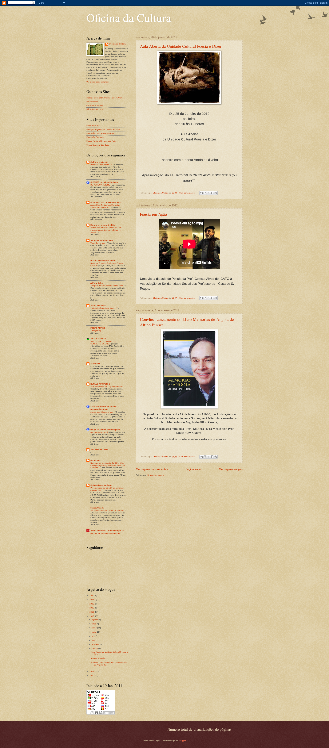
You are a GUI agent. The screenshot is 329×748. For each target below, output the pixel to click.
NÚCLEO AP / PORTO (100, 384)
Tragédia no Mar (97, 243)
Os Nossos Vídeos (94, 105)
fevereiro (96, 644)
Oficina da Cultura (128, 17)
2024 (92, 600)
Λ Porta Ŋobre (96, 283)
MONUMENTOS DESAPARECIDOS (105, 202)
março (95, 640)
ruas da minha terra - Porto (102, 260)
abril (94, 636)
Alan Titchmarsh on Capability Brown (106, 387)
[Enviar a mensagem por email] (201, 193)
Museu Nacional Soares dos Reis (101, 141)
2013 (92, 612)
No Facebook (92, 102)
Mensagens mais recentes (152, 469)
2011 (92, 671)
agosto (95, 620)
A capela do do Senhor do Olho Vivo (106, 286)
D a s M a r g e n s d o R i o (102, 225)
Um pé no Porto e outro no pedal (105, 429)
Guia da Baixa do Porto (101, 485)
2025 (92, 595)
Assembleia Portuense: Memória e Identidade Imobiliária (105, 206)
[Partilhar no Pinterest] (216, 193)
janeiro (95, 648)
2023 (92, 604)
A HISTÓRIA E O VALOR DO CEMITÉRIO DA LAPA (103, 342)
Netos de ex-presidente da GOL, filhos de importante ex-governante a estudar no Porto (107, 465)
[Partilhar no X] (208, 193)
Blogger (182, 741)
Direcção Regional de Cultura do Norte (103, 130)
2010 (92, 675)
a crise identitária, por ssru (102, 412)
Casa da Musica (93, 126)
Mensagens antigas (231, 469)
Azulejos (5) (95, 331)
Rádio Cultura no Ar (95, 109)
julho (94, 624)
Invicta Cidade (97, 508)
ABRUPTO (95, 364)
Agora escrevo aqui (99, 432)
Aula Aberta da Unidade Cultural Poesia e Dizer (180, 46)
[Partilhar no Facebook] (212, 193)
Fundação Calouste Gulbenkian (100, 133)
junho (94, 628)
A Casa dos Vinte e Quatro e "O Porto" (107, 510)
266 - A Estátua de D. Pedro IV (104, 308)
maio (94, 632)
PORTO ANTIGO (97, 328)
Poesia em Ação (153, 214)
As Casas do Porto (99, 450)
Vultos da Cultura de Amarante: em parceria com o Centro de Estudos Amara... (105, 230)
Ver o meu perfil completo (97, 82)
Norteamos (95, 460)
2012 (92, 616)
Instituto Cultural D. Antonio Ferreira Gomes (105, 98)
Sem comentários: (187, 193)
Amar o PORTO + (98, 339)
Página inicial (193, 469)
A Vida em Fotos (98, 306)
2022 (92, 608)
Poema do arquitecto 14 (101, 165)
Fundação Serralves (95, 137)
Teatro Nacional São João (97, 145)
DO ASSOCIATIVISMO (100, 185)
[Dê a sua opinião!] (205, 193)
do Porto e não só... (99, 162)
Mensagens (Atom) (155, 475)
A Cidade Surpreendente (101, 240)
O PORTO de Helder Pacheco (104, 182)
